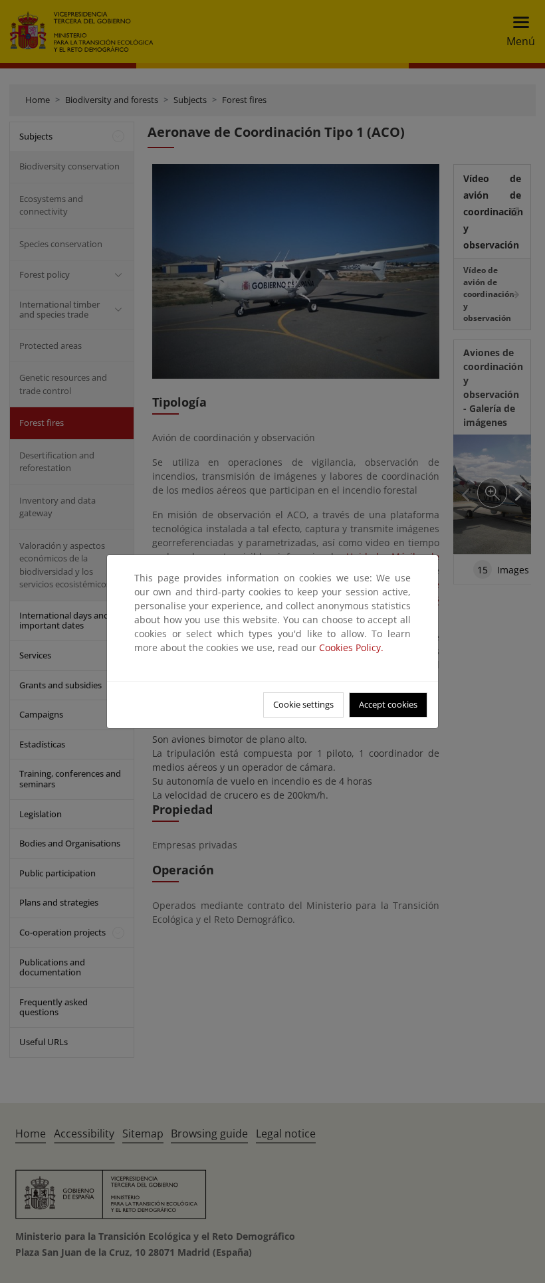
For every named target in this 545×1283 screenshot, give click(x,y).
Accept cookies (388, 704)
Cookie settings (303, 704)
